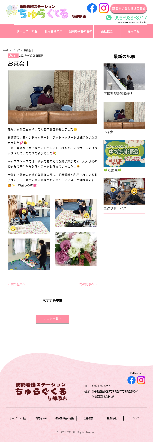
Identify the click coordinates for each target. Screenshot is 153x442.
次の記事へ (86, 284)
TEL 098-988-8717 (97, 386)
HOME (5, 50)
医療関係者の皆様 (80, 31)
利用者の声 (41, 418)
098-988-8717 (129, 17)
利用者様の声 (53, 31)
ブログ (16, 50)
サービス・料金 (26, 31)
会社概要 (107, 31)
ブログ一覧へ (52, 318)
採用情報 (134, 31)
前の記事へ (18, 284)
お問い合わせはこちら (130, 8)
